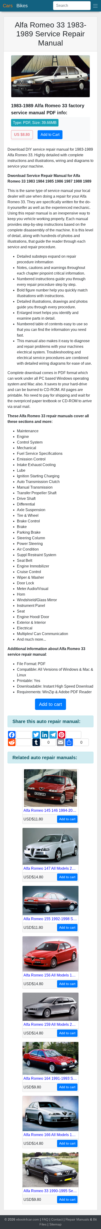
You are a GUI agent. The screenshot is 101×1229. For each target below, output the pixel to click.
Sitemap (55, 1224)
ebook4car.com (27, 1219)
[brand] (95, 6)
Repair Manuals (77, 1219)
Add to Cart (50, 135)
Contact (57, 1219)
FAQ (45, 1219)
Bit (95, 1219)
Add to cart (50, 704)
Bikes (22, 5)
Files (43, 1224)
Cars (8, 5)
